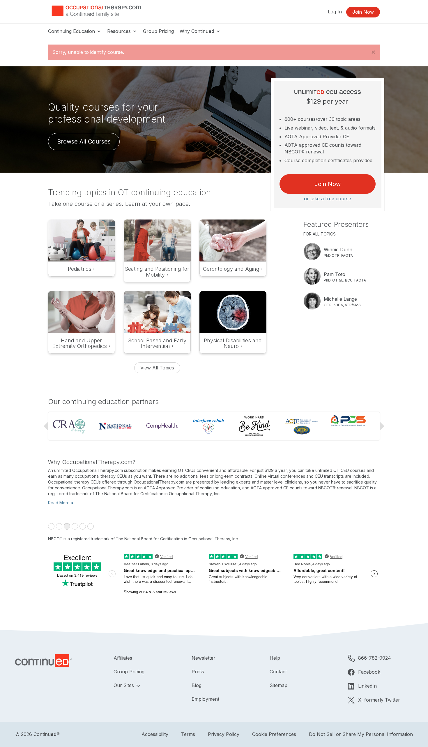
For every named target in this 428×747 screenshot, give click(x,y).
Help (275, 658)
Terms (188, 734)
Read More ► (61, 502)
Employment (205, 699)
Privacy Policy (223, 734)
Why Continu (197, 31)
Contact (278, 672)
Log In (335, 12)
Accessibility (155, 734)
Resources (119, 31)
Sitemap (278, 685)
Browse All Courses (84, 141)
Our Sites (124, 685)
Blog (196, 685)
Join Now (363, 12)
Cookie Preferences (274, 734)
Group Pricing (158, 31)
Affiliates (123, 658)
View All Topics (157, 368)
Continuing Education (72, 31)
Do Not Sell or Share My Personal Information (361, 734)
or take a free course (327, 198)
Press (198, 672)
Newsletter (203, 658)
